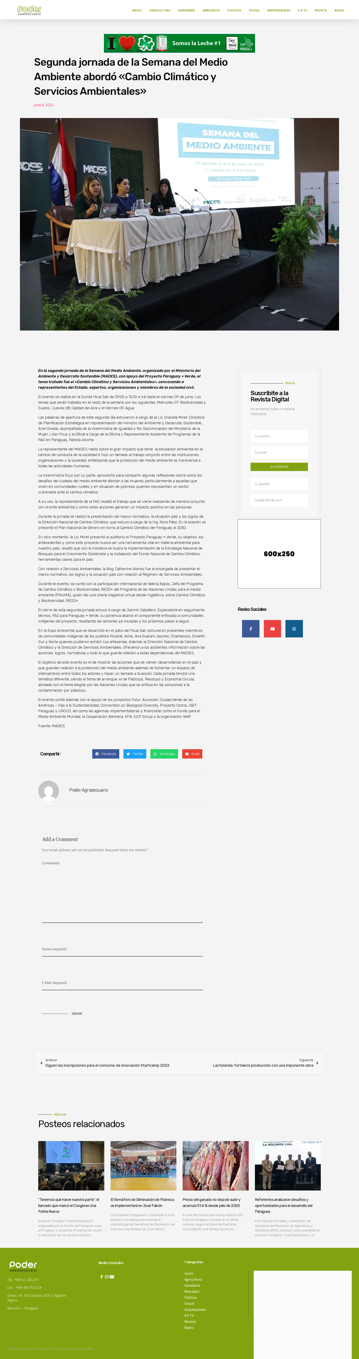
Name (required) (54, 949)
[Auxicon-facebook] (102, 1277)
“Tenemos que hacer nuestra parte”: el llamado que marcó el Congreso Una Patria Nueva (68, 1205)
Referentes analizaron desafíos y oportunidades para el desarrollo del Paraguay (283, 1205)
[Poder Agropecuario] (31, 10)
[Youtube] (112, 1277)
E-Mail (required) (54, 982)
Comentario (51, 863)
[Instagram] (107, 1277)
